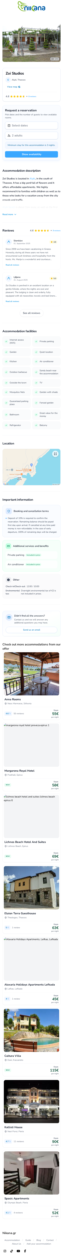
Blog (38, 1240)
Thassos (22, 79)
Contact (50, 1240)
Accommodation (12, 1240)
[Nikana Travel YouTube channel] (18, 1251)
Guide (28, 1240)
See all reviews (31, 313)
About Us (16, 1243)
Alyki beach (8, 207)
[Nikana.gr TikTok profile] (11, 1251)
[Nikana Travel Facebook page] (25, 1251)
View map (12, 86)
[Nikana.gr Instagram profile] (4, 1251)
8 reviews (57, 230)
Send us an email (31, 629)
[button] (45, 230)
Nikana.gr (9, 1233)
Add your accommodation (39, 1243)
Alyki (32, 178)
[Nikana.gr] (31, 6)
